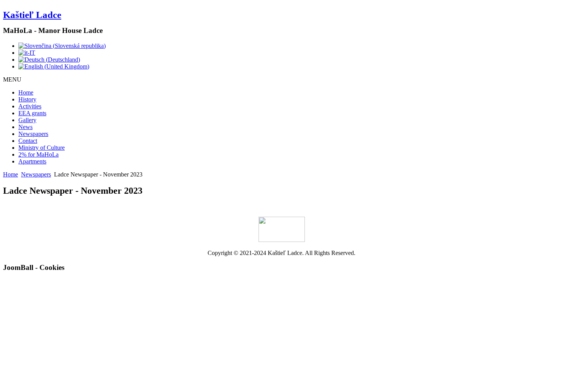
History (27, 99)
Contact (27, 140)
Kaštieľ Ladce (32, 15)
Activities (29, 106)
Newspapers (33, 134)
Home (25, 92)
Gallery (27, 120)
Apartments (32, 161)
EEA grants (32, 113)
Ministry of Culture (41, 147)
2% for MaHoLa (38, 154)
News (25, 127)
